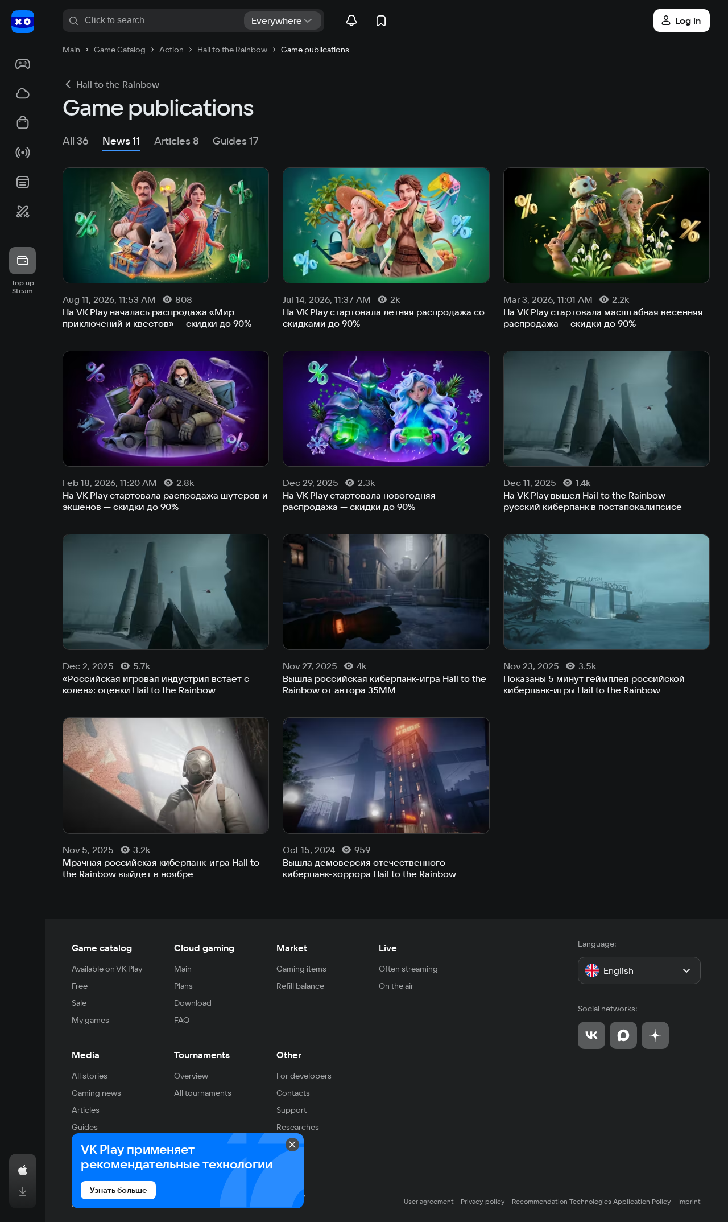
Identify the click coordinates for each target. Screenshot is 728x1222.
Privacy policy (483, 1201)
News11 (121, 140)
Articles (86, 1110)
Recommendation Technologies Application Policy (591, 1201)
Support (291, 1110)
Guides (85, 1127)
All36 (76, 140)
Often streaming (408, 969)
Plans (183, 986)
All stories (89, 1076)
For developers (304, 1076)
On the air (396, 986)
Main (183, 969)
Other (288, 1054)
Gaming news (96, 1093)
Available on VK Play (107, 969)
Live (388, 947)
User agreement (429, 1201)
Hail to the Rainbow (117, 84)
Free (80, 986)
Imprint (689, 1201)
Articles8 (176, 140)
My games (90, 1020)
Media (86, 1054)
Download (193, 1003)
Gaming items (301, 969)
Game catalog (102, 947)
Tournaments (202, 1054)
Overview (191, 1076)
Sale (79, 1003)
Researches (297, 1127)
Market (291, 947)
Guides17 (236, 140)
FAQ (181, 1020)
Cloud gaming (204, 947)
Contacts (293, 1093)
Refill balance (300, 986)
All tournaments (202, 1093)
